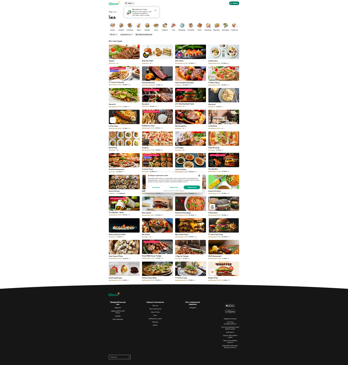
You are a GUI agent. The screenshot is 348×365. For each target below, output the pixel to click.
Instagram (192, 308)
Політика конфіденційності (230, 323)
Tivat (110, 12)
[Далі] (237, 26)
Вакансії (118, 308)
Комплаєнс (230, 332)
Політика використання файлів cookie (230, 328)
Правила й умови (230, 319)
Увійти (155, 325)
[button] (112, 26)
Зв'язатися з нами (155, 319)
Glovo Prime (155, 312)
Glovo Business (118, 319)
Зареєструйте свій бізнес (118, 312)
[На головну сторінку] (114, 3)
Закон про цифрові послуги (230, 341)
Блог (155, 315)
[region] (174, 26)
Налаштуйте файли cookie (230, 336)
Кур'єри (118, 316)
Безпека (155, 322)
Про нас (155, 305)
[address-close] (155, 10)
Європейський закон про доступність (230, 346)
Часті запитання (155, 309)
